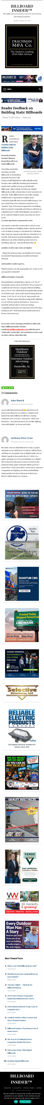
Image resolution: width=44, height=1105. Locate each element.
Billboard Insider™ (22, 8)
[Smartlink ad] (22, 663)
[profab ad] (22, 542)
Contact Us (17, 1088)
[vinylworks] (22, 902)
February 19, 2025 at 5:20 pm (22, 404)
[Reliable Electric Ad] (22, 728)
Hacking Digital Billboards (18, 1061)
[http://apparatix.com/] (22, 79)
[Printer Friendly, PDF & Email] (7, 388)
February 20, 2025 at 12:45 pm (22, 442)
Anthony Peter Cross (22, 438)
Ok (16, 1102)
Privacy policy (25, 1102)
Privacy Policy (29, 1088)
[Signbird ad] (22, 866)
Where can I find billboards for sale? (22, 966)
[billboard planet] (22, 584)
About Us (7, 1088)
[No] (41, 1098)
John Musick (17, 400)
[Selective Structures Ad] (22, 693)
